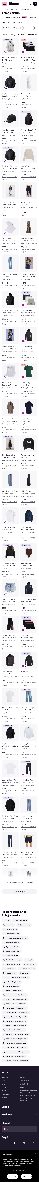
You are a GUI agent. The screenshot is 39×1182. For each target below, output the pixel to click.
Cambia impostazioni (19, 1170)
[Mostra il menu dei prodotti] (35, 13)
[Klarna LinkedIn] (15, 1143)
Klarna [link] (4, 10)
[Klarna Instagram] (33, 1143)
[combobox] (31, 34)
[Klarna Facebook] (6, 1143)
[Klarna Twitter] (24, 1143)
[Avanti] (34, 28)
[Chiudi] (35, 1153)
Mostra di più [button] (19, 891)
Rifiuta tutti (12, 1176)
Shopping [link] (12, 10)
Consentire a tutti (26, 1176)
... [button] (18, 10)
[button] (5, 52)
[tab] (5, 22)
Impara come (32, 17)
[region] (19, 1166)
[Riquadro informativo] (14, 35)
